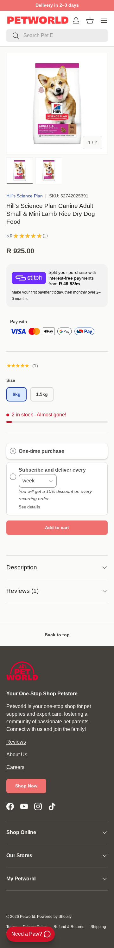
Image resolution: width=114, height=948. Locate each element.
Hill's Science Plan (24, 195)
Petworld (27, 916)
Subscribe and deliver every (53, 469)
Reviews (16, 742)
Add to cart (57, 527)
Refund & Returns (69, 927)
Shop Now (26, 785)
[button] (90, 20)
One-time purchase (41, 451)
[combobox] (57, 35)
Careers (15, 767)
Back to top (57, 634)
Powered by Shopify (54, 916)
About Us (16, 754)
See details (29, 507)
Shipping (98, 927)
